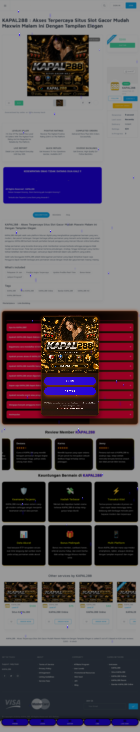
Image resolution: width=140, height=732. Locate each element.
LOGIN (70, 381)
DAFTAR (70, 391)
